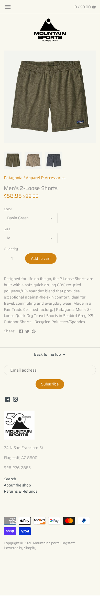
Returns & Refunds (20, 491)
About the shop (17, 485)
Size (7, 229)
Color (8, 209)
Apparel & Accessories (45, 178)
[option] (13, 160)
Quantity (11, 249)
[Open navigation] (8, 7)
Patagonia (13, 178)
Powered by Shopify (20, 548)
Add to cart (41, 258)
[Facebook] (7, 399)
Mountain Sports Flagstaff (54, 543)
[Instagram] (15, 399)
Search (10, 479)
